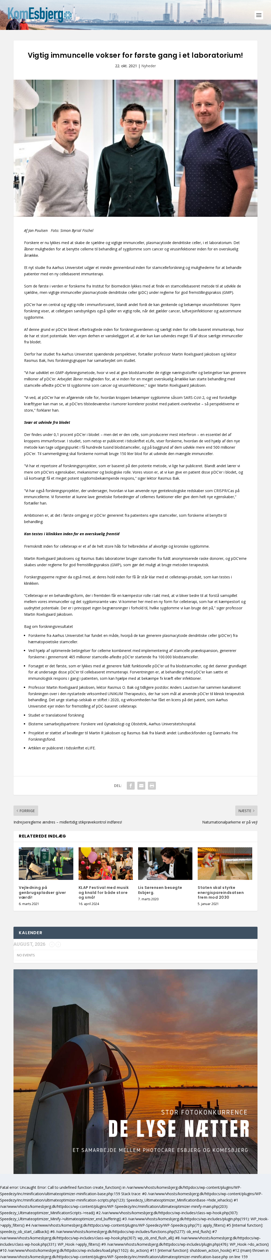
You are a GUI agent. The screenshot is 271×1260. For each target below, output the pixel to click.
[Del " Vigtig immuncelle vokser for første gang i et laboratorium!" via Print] (152, 785)
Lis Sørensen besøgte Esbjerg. (160, 890)
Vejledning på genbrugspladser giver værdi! (42, 892)
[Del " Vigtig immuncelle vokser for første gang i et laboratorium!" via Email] (141, 785)
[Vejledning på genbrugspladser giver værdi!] (46, 863)
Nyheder (148, 65)
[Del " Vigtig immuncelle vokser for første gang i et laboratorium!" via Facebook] (130, 785)
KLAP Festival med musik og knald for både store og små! (104, 892)
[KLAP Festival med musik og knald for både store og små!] (106, 863)
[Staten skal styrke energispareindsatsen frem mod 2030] (225, 863)
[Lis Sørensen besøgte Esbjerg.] (165, 863)
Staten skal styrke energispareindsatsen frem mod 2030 (221, 892)
